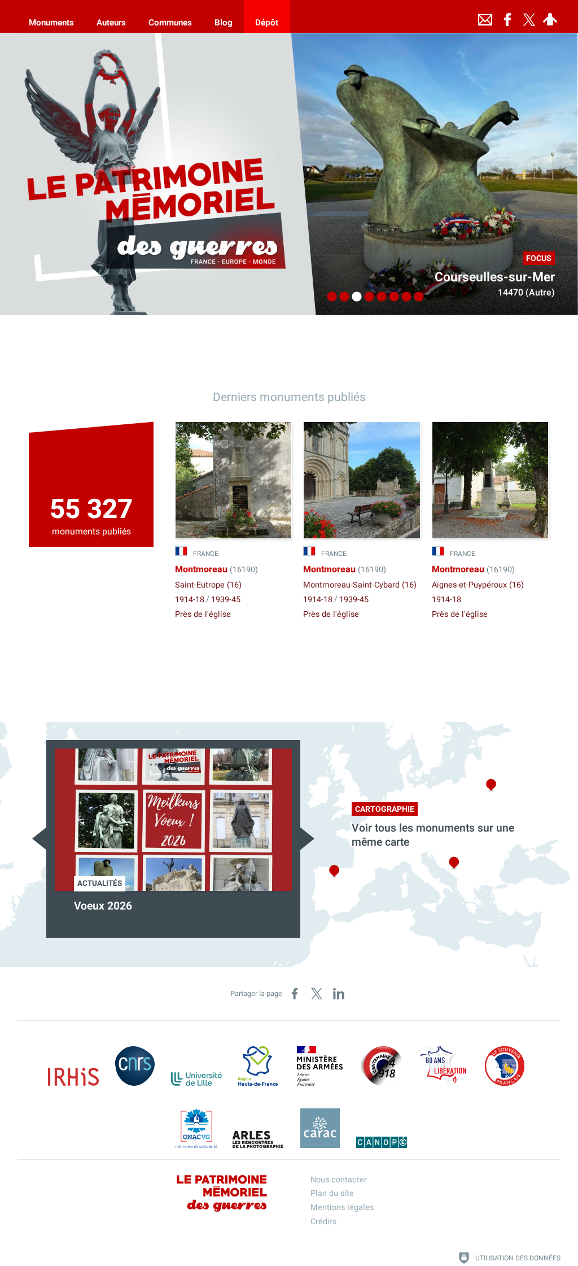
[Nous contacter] (485, 16)
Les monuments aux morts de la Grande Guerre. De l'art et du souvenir (171, 913)
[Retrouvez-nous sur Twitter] (529, 16)
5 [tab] (378, 297)
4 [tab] (366, 297)
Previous (39, 839)
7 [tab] (403, 297)
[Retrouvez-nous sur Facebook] (507, 16)
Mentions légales (342, 1207)
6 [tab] (391, 297)
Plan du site (332, 1193)
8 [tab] (416, 297)
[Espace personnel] (550, 16)
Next (307, 839)
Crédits (323, 1222)
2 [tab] (341, 297)
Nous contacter (338, 1180)
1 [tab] (329, 297)
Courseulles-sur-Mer (495, 277)
